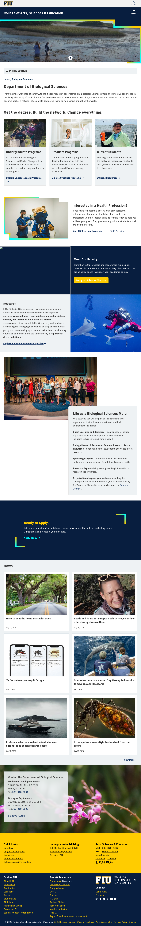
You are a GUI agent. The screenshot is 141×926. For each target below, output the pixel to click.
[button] (133, 3)
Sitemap (132, 922)
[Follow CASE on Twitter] (100, 862)
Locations (100, 858)
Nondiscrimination (59, 909)
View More (129, 759)
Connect (112, 858)
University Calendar (60, 884)
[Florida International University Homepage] (37, 3)
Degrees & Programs (14, 851)
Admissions (9, 884)
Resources (9, 855)
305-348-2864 (110, 848)
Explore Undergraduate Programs (24, 177)
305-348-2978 (70, 848)
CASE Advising (117, 231)
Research (8, 895)
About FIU (9, 881)
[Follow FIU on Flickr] (115, 899)
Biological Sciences (22, 79)
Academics (9, 888)
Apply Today (30, 537)
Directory (8, 848)
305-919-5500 (20, 808)
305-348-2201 (20, 792)
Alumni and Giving (13, 905)
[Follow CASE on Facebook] (97, 862)
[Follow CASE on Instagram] (104, 862)
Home (7, 79)
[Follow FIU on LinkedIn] (100, 899)
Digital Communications (64, 922)
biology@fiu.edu (16, 815)
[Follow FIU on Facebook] (104, 899)
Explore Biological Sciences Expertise (23, 343)
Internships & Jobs (13, 858)
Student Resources (107, 177)
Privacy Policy (120, 922)
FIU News (100, 895)
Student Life (10, 898)
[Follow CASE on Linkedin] (111, 862)
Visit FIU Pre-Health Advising (88, 231)
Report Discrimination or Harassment (68, 916)
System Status (57, 902)
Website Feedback (85, 922)
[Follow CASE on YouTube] (108, 862)
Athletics (8, 902)
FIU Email (54, 898)
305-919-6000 (110, 851)
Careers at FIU (11, 909)
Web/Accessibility (104, 922)
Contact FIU (102, 891)
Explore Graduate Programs (66, 177)
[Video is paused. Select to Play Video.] (70, 58)
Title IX (53, 912)
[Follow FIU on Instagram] (97, 899)
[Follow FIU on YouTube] (112, 899)
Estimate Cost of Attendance (18, 912)
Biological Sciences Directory (91, 280)
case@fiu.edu (102, 855)
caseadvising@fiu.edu (61, 851)
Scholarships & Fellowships (17, 862)
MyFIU (53, 891)
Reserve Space (57, 905)
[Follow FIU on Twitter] (108, 899)
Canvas (53, 895)
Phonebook (55, 881)
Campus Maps (57, 888)
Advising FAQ (56, 855)
